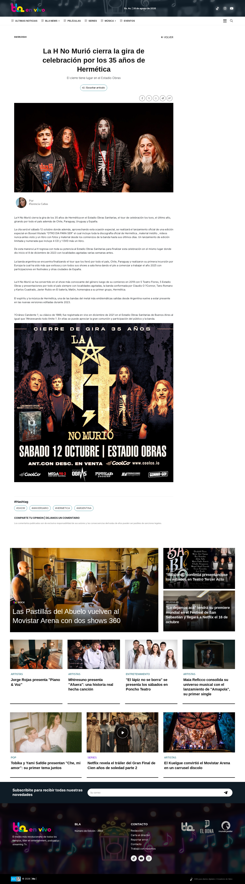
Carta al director (140, 835)
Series (92, 20)
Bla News (51, 20)
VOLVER (168, 37)
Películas (74, 20)
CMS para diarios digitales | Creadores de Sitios (213, 879)
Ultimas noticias (26, 20)
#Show (20, 508)
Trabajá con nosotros (143, 848)
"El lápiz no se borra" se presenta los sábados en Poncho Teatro (147, 684)
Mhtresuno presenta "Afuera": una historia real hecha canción (90, 684)
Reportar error (139, 839)
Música (109, 20)
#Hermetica (62, 508)
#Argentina (83, 508)
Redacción (137, 830)
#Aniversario (40, 508)
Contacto (136, 844)
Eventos (129, 20)
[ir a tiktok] (217, 8)
